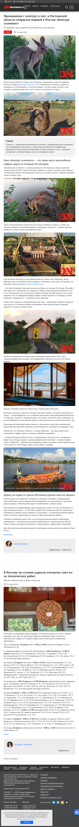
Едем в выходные (10, 763)
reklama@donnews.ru (11, 806)
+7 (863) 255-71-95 (10, 802)
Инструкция (23, 763)
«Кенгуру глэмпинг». (27, 84)
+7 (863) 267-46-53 (29, 804)
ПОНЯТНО (27, 822)
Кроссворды (43, 763)
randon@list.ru (27, 806)
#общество (8, 531)
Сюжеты (35, 6)
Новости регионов (35, 765)
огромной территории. (34, 284)
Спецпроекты (55, 6)
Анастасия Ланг (20, 540)
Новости (27, 6)
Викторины (55, 763)
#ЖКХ (6, 730)
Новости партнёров (19, 765)
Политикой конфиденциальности (26, 819)
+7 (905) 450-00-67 (10, 804)
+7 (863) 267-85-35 (29, 802)
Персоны (33, 763)
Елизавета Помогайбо (24, 741)
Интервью (44, 6)
